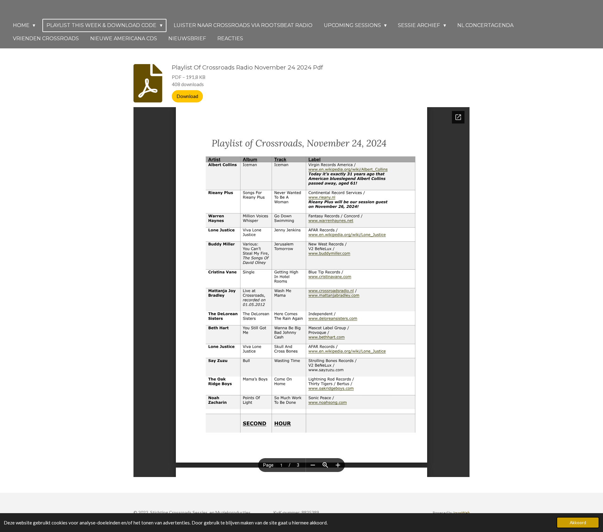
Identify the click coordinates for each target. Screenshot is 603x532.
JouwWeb (461, 512)
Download (187, 96)
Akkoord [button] (578, 522)
